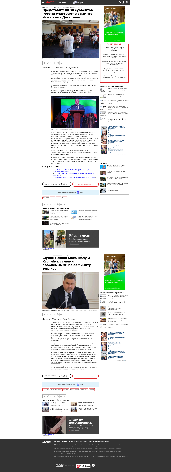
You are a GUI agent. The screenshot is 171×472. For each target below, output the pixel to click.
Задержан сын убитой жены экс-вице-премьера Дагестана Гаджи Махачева (114, 49)
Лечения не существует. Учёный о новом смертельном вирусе (117, 313)
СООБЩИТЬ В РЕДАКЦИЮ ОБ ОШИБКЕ (99, 441)
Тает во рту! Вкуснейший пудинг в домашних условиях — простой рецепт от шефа (117, 320)
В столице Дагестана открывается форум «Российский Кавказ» (87, 211)
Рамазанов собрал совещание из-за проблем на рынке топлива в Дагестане (87, 409)
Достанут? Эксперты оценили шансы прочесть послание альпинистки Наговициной (118, 296)
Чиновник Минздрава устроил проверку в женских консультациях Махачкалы (114, 77)
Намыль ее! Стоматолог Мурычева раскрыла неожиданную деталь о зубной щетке (117, 119)
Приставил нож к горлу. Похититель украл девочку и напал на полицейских (114, 63)
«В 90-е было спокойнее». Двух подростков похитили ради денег (117, 95)
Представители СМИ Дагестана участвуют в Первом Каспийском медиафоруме (59, 218)
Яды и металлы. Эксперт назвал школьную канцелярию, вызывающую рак (116, 308)
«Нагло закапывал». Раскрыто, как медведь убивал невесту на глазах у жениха (118, 113)
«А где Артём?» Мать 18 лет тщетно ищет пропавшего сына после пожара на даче (117, 302)
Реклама (64, 441)
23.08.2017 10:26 (46, 7)
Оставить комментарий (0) (85, 184)
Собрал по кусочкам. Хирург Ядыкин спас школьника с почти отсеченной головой (118, 326)
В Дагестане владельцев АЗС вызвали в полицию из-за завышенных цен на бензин (86, 404)
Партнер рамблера (69, 465)
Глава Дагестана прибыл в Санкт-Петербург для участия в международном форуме (87, 218)
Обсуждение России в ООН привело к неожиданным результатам (117, 178)
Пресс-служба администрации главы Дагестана (83, 310)
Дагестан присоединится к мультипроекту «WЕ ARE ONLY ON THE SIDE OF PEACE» (59, 223)
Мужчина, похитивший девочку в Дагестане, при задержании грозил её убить (114, 56)
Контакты (57, 441)
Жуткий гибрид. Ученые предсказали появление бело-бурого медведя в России (118, 102)
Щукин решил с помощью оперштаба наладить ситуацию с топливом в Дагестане (59, 404)
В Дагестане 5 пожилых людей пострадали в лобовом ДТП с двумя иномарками (114, 70)
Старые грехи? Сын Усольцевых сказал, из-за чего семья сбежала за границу (118, 108)
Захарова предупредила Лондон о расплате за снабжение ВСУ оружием (116, 167)
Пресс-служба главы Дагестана (51, 58)
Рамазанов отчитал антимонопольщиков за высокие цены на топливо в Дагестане (59, 409)
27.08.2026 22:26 (46, 255)
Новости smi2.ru (48, 248)
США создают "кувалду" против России (116, 172)
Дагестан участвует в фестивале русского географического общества (59, 212)
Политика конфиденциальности (78, 441)
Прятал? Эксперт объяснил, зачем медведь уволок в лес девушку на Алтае (117, 90)
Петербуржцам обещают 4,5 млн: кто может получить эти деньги (117, 184)
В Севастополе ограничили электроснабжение (115, 189)
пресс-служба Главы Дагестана (63, 129)
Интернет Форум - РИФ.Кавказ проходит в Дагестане (75, 177)
